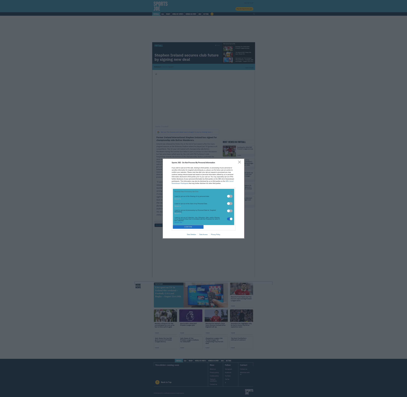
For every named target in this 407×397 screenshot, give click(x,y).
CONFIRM (188, 227)
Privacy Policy (215, 234)
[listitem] (203, 191)
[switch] (230, 196)
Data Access (203, 234)
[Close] (240, 163)
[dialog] (203, 198)
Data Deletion (191, 234)
